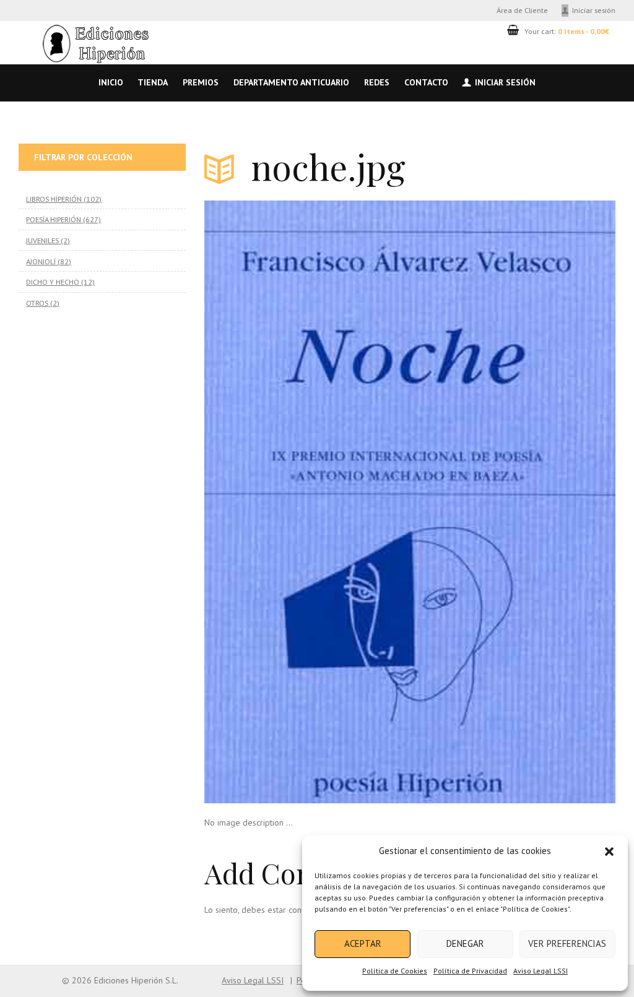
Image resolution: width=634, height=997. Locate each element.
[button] (609, 851)
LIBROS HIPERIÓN (54, 199)
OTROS (37, 303)
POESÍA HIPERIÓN (53, 219)
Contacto (426, 82)
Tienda (152, 82)
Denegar (465, 943)
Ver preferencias (567, 943)
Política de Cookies (394, 970)
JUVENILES (42, 240)
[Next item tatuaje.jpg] (512, 501)
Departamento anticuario (291, 82)
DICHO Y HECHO (52, 282)
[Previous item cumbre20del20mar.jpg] (307, 501)
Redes (376, 82)
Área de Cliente (522, 10)
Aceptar (362, 943)
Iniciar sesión (593, 10)
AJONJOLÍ (41, 261)
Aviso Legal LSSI (540, 970)
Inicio (110, 82)
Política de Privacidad (470, 970)
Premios (201, 82)
